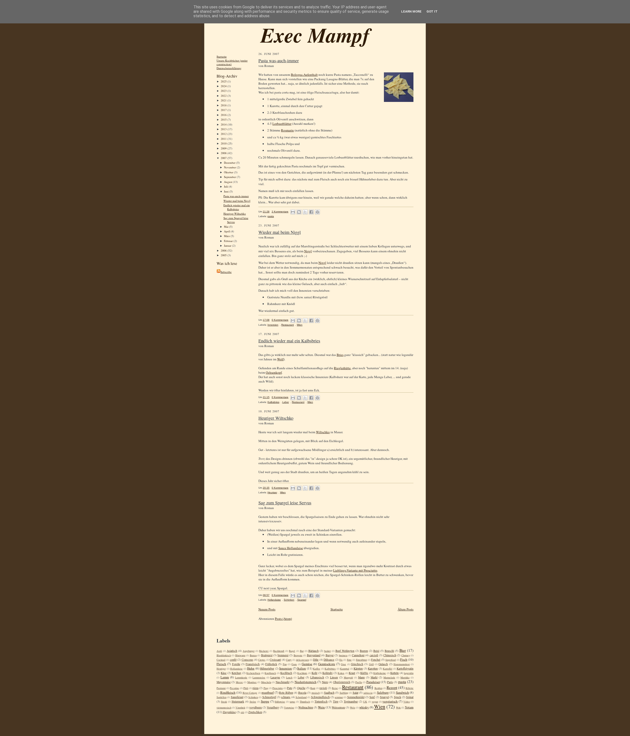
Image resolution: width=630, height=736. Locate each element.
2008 (224, 153)
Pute (289, 688)
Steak (224, 701)
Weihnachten (305, 707)
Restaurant (287, 324)
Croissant (275, 659)
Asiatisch (232, 651)
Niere (325, 682)
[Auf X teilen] (305, 211)
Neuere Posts (266, 609)
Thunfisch (305, 701)
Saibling (344, 692)
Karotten (373, 668)
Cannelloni (358, 655)
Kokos (341, 673)
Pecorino (234, 688)
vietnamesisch (224, 707)
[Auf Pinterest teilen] (317, 211)
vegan (375, 701)
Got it (432, 11)
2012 (224, 134)
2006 (224, 250)
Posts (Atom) (283, 618)
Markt (374, 677)
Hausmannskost (402, 664)
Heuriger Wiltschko (234, 213)
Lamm (224, 677)
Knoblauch (270, 673)
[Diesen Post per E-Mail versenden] (292, 211)
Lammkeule (241, 677)
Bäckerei (263, 651)
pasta (271, 216)
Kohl (314, 673)
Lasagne (275, 677)
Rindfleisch (228, 692)
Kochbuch (286, 673)
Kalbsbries (273, 402)
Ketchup (236, 673)
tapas (292, 701)
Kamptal (344, 668)
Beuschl (389, 651)
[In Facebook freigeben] (311, 211)
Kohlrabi (327, 673)
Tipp (335, 701)
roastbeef (268, 692)
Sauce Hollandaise (290, 548)
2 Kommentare (280, 211)
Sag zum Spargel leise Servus (284, 503)
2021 (224, 100)
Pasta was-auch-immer (236, 196)
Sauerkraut (237, 697)
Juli (226, 186)
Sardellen (221, 697)
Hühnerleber (267, 668)
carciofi (374, 655)
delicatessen (302, 659)
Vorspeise (289, 707)
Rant (312, 688)
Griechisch (357, 664)
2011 (224, 139)
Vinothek (240, 707)
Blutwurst (240, 655)
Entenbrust (361, 659)
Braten (253, 655)
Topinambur (351, 701)
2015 (224, 119)
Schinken (289, 599)
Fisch (403, 659)
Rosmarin (287, 130)
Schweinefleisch (320, 697)
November (230, 167)
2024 (224, 86)
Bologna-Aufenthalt (304, 74)
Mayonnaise (224, 682)
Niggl (308, 251)
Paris (390, 682)
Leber (285, 402)
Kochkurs (302, 673)
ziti (242, 712)
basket (327, 651)
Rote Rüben (286, 692)
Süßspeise (280, 701)
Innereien (273, 324)
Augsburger (248, 651)
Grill (371, 664)
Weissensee (338, 707)
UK (365, 701)
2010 (224, 143)
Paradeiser (373, 682)
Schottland (301, 697)
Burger (330, 655)
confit (233, 659)
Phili (245, 688)
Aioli (219, 651)
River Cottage (250, 692)
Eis (341, 659)
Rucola (302, 692)
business (343, 655)
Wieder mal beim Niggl (236, 201)
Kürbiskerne (379, 673)
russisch (316, 692)
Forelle (236, 664)
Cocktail (221, 659)
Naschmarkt (282, 682)
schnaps (285, 697)
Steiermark (238, 701)
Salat (355, 692)
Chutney (405, 655)
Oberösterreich (341, 682)
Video (406, 701)
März (227, 236)
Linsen (334, 677)
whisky (364, 707)
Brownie (298, 655)
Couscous (247, 659)
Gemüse (307, 664)
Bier (402, 650)
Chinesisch (389, 655)
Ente (349, 659)
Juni (226, 191)
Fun (285, 664)
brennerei (283, 655)
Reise (335, 688)
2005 (224, 255)
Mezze (239, 682)
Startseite (222, 56)
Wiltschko (323, 432)
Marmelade (389, 677)
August (228, 182)
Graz (343, 664)
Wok (398, 707)
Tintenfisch (321, 701)
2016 (224, 115)
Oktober (229, 172)
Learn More (411, 11)
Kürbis (364, 673)
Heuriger (272, 492)
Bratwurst (266, 655)
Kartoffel (387, 668)
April (227, 231)
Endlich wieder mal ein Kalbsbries (236, 207)
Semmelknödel (355, 697)
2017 (224, 110)
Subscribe (226, 272)
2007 (224, 158)
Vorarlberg (273, 707)
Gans (294, 664)
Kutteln (394, 673)
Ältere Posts (405, 609)
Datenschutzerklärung (229, 68)
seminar (339, 697)
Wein (321, 707)
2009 (224, 148)
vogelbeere (255, 707)
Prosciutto (277, 688)
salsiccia (368, 692)
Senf (372, 697)
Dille (315, 659)
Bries (340, 354)
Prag (266, 688)
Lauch (289, 677)
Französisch (253, 664)
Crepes (261, 659)
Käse (223, 673)
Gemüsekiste (326, 664)
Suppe (265, 701)
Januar (228, 245)
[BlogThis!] (299, 211)
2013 (224, 129)
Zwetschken (255, 712)
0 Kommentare (280, 320)
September (230, 177)
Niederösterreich (305, 682)
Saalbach (329, 692)
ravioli (323, 688)
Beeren (364, 651)
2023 (224, 91)
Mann (361, 677)
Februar (229, 241)
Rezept (392, 687)
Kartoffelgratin (405, 668)
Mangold (348, 677)
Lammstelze (258, 677)
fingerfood (390, 659)
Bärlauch (313, 651)
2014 (224, 124)
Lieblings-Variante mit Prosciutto (355, 570)
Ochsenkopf (274, 372)
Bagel (292, 651)
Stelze (253, 701)
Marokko (405, 677)
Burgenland (313, 655)
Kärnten (358, 668)
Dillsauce (329, 659)
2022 (224, 95)
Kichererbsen (253, 673)
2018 (224, 105)
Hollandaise (274, 599)
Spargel (301, 599)
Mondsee (252, 682)
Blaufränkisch (224, 655)
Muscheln (266, 682)
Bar (302, 651)
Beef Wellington (344, 651)
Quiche (301, 688)
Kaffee (316, 668)
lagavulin (408, 673)
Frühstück (271, 664)
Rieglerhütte (342, 368)
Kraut (352, 673)
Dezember (230, 162)
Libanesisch (317, 677)
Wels (352, 707)
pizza (255, 688)
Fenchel (375, 659)
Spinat (409, 697)
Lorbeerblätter (281, 123)
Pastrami (221, 688)
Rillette (409, 688)
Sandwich (402, 692)
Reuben (378, 688)
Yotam (409, 707)
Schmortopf (269, 697)
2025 (224, 81)
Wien (299, 324)
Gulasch (383, 664)
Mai (226, 226)
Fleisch (221, 664)
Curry (289, 659)
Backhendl (278, 651)
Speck (397, 697)
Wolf (280, 359)
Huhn (250, 668)
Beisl (376, 651)
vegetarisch (390, 701)
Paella (358, 682)
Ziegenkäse (229, 712)
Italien (301, 668)
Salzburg (383, 692)
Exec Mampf (315, 34)
